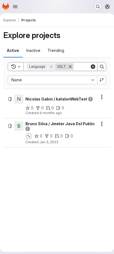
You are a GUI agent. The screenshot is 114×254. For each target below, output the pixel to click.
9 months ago (51, 113)
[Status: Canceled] (28, 136)
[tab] (13, 50)
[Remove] (70, 66)
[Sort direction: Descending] (101, 80)
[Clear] (93, 66)
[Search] (101, 66)
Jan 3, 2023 (49, 142)
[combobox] (52, 80)
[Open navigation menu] (15, 6)
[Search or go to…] (98, 6)
